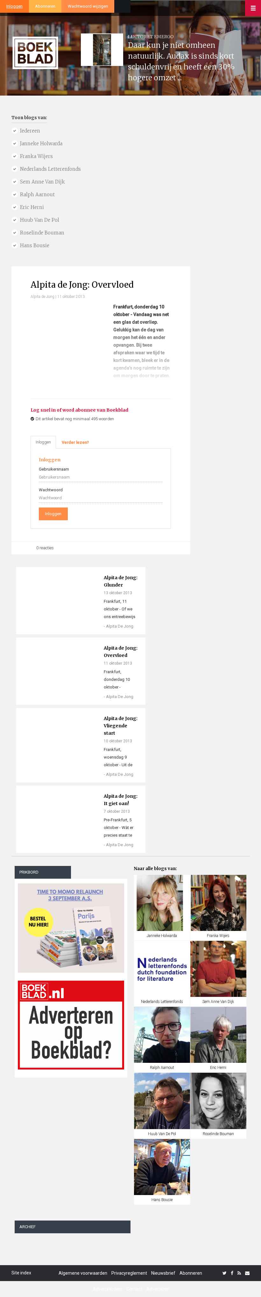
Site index (21, 1272)
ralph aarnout (37, 194)
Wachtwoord (51, 489)
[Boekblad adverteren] (71, 1025)
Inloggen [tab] (43, 442)
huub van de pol (39, 220)
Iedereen (30, 131)
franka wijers (36, 156)
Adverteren (157, 1289)
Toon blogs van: (29, 117)
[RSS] (239, 1273)
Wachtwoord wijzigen (88, 6)
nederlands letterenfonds (50, 169)
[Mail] (247, 1273)
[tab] (75, 442)
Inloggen (14, 6)
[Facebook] (232, 1273)
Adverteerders (107, 1289)
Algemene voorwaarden (83, 1273)
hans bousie (34, 245)
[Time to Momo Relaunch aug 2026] (71, 926)
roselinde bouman (42, 233)
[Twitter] (224, 1273)
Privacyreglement (129, 1273)
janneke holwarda (41, 144)
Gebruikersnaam (54, 469)
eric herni (32, 207)
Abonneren (45, 6)
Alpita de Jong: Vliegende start (121, 726)
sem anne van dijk (42, 182)
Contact (134, 1289)
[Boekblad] (35, 50)
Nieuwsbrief (163, 1273)
